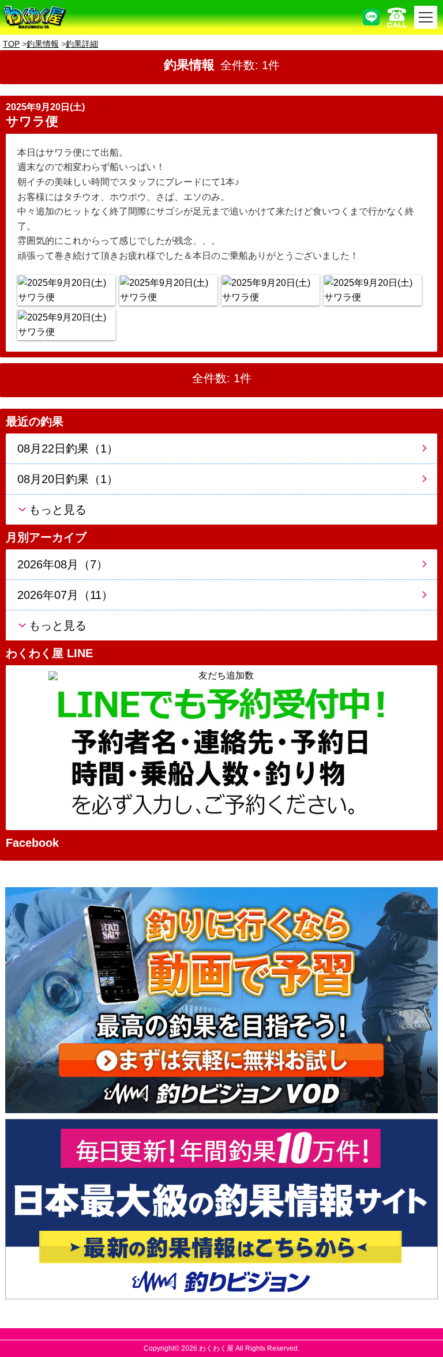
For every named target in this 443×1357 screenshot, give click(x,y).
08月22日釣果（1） (67, 448)
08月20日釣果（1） (67, 479)
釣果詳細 (82, 43)
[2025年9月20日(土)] (66, 290)
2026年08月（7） (62, 564)
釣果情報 (43, 43)
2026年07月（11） (65, 595)
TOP (11, 43)
